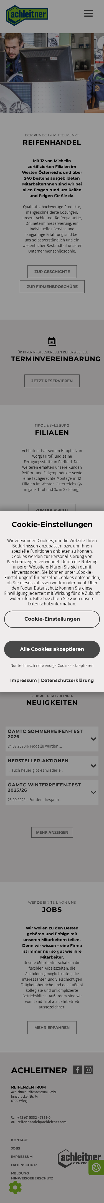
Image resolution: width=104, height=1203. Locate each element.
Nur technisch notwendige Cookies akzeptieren (52, 665)
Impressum (24, 680)
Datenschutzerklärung (67, 680)
